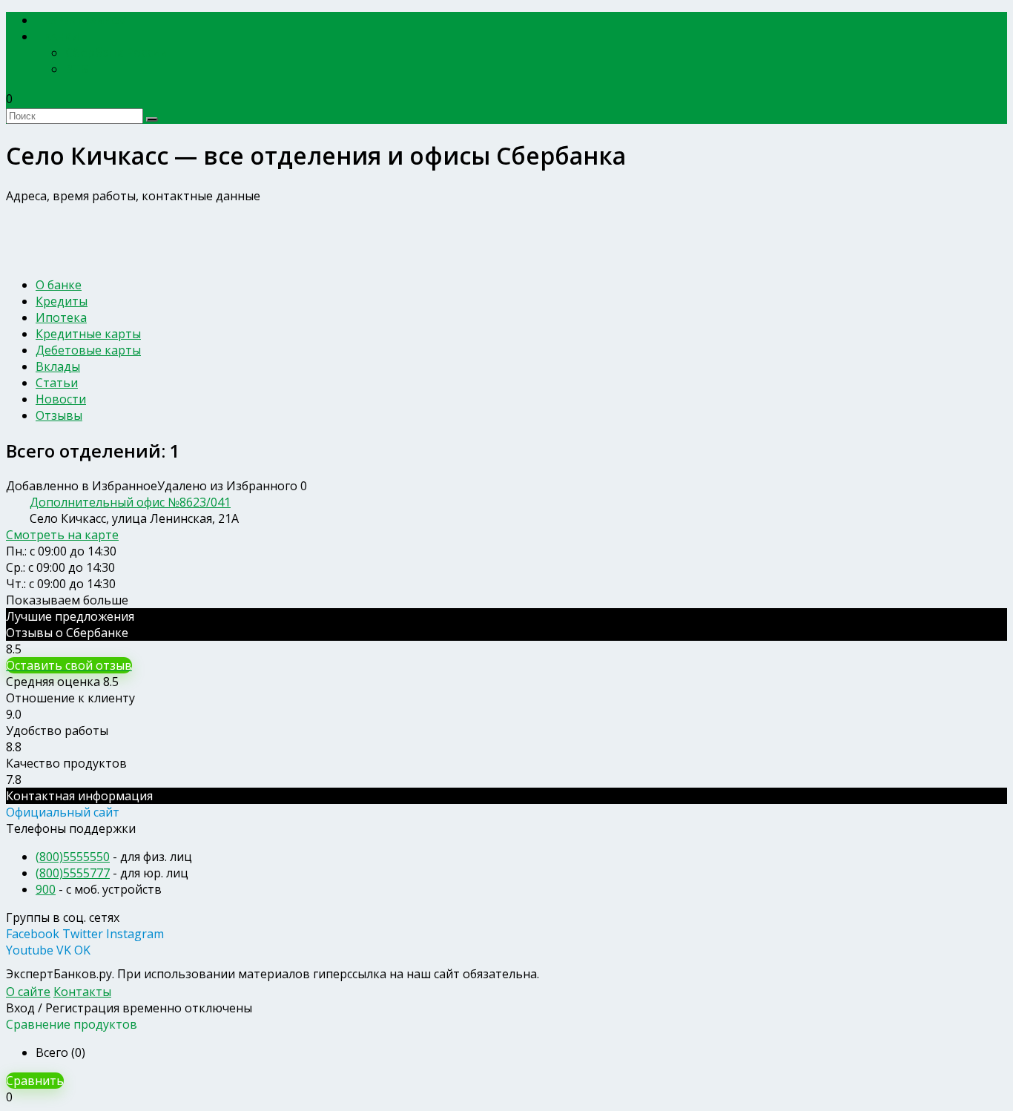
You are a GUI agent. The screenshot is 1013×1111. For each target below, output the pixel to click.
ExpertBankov (85, 20)
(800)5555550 (73, 856)
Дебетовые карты (88, 350)
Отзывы (59, 415)
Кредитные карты (88, 334)
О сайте (28, 991)
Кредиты (62, 301)
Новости (61, 399)
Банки (61, 37)
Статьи (57, 383)
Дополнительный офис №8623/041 (130, 502)
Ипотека (61, 317)
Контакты (82, 991)
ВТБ (76, 69)
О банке (59, 285)
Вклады (58, 366)
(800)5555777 (73, 873)
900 (46, 889)
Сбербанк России (116, 52)
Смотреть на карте (62, 535)
